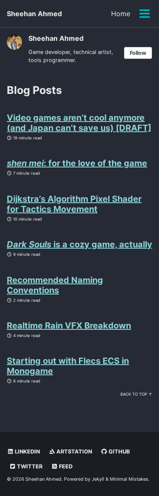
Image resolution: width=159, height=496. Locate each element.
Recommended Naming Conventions (55, 285)
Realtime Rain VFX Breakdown (69, 325)
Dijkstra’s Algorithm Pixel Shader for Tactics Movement (74, 204)
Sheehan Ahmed (34, 13)
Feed (65, 466)
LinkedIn (27, 451)
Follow (138, 53)
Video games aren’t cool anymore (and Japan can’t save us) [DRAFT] (79, 123)
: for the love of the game (77, 163)
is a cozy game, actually (79, 244)
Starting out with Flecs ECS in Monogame (68, 366)
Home (120, 13)
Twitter (29, 466)
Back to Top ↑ (136, 394)
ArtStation (73, 451)
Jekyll (98, 479)
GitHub (118, 451)
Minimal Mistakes (129, 479)
